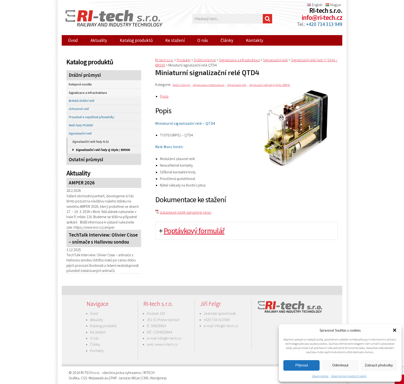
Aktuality (98, 40)
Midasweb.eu (98, 378)
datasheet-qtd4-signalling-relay (185, 212)
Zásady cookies (320, 376)
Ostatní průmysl (86, 160)
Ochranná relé (79, 109)
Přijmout (301, 365)
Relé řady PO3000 (81, 125)
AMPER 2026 (82, 183)
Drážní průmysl (85, 75)
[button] (394, 330)
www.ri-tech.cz (166, 344)
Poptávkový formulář (194, 230)
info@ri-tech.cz (322, 17)
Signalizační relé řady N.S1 (90, 141)
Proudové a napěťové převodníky (91, 117)
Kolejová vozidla (80, 84)
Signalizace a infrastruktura (88, 93)
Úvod (73, 40)
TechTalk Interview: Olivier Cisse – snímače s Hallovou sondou (103, 238)
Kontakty (254, 40)
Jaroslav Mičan (129, 378)
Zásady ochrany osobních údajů (348, 376)
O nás (202, 40)
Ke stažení (175, 40)
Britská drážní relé (81, 101)
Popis (164, 96)
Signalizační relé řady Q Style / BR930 (103, 150)
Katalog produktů (136, 40)
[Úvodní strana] (111, 18)
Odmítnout (340, 365)
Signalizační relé (80, 133)
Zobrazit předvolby (379, 365)
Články (226, 40)
